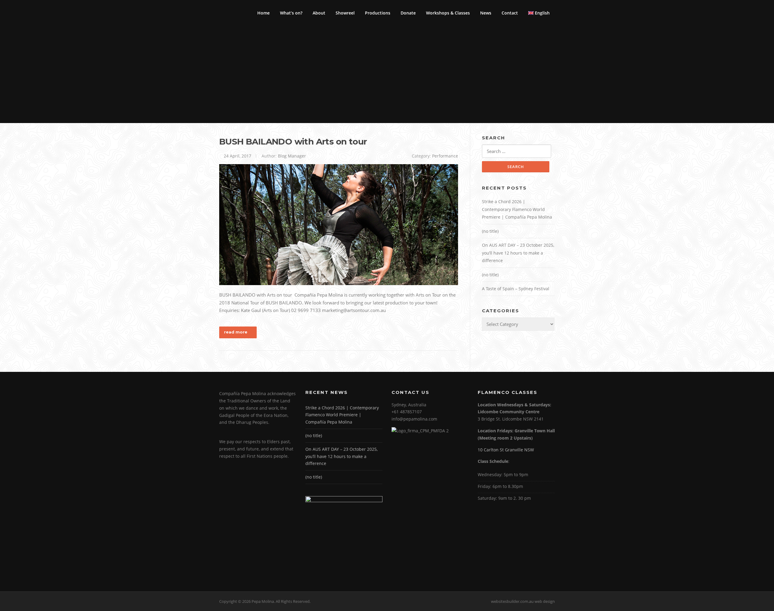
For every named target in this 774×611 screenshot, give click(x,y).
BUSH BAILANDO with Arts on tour (293, 141)
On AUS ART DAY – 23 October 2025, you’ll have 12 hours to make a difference (518, 252)
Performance (445, 156)
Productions (377, 13)
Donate (408, 13)
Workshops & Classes (448, 13)
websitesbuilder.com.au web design (523, 601)
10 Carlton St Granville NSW (506, 450)
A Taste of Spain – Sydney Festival (515, 288)
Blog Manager (292, 156)
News (485, 13)
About (319, 13)
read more (235, 332)
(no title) (490, 231)
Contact (510, 13)
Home (263, 13)
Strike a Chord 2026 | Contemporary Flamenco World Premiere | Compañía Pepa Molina (517, 209)
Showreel (345, 13)
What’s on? (291, 13)
